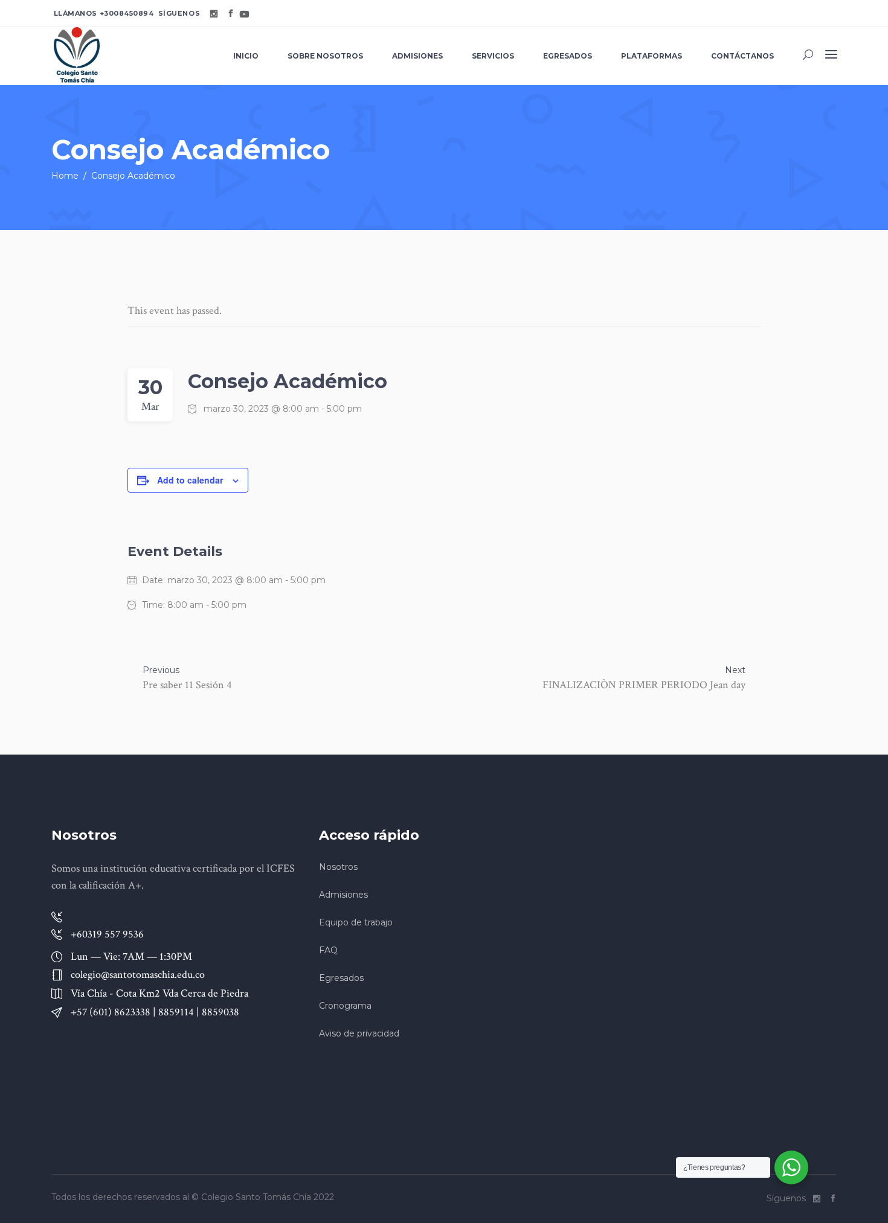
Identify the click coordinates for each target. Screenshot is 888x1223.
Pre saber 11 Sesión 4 (187, 685)
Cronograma (345, 1005)
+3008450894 (127, 13)
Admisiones (343, 894)
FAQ (328, 950)
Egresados (341, 977)
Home (65, 175)
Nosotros (338, 866)
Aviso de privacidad (359, 1033)
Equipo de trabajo (356, 922)
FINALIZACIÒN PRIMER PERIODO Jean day (643, 685)
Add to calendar (190, 480)
